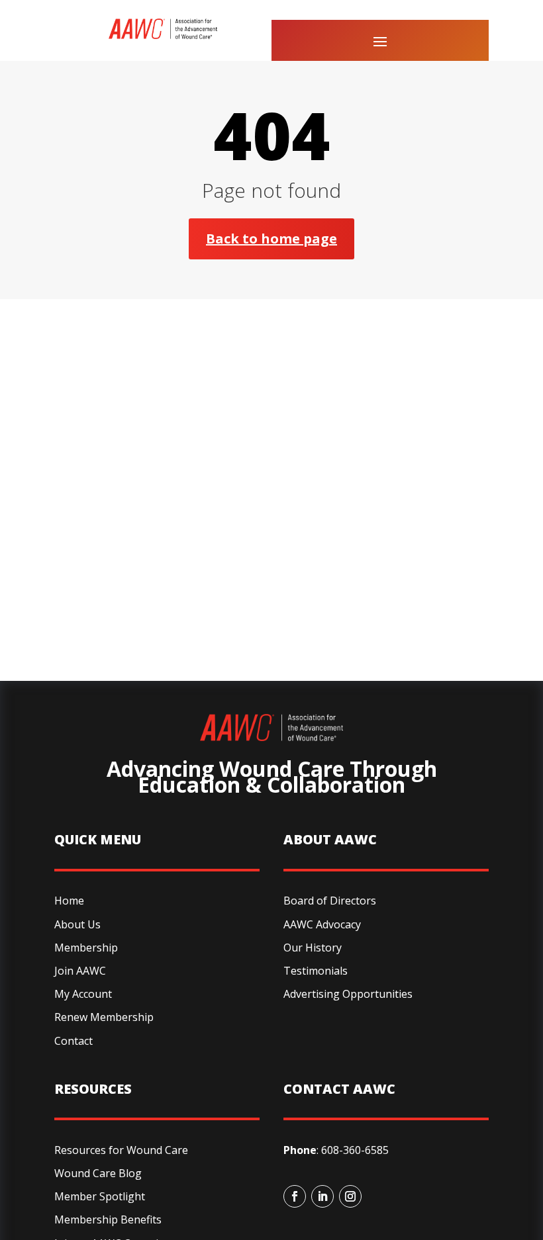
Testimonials (315, 970)
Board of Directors (329, 900)
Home (69, 900)
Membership (86, 947)
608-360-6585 (355, 1150)
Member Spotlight (99, 1196)
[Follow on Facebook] (294, 1196)
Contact (73, 1041)
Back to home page (271, 238)
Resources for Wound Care (121, 1150)
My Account (83, 994)
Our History (312, 947)
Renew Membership (104, 1017)
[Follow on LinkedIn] (322, 1196)
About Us (77, 924)
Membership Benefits (108, 1219)
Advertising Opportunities (348, 994)
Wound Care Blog (98, 1173)
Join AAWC (80, 970)
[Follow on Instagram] (350, 1196)
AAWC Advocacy (322, 924)
